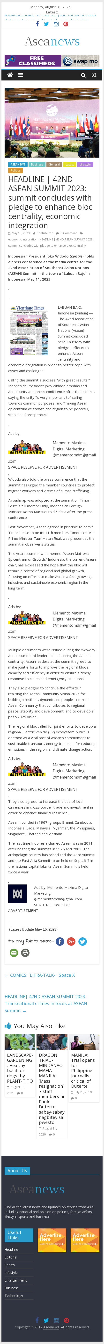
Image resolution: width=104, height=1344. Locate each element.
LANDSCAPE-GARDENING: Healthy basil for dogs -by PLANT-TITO (20, 1068)
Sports (10, 1265)
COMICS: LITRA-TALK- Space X (40, 975)
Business (37, 164)
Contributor (45, 233)
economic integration (22, 239)
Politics (15, 170)
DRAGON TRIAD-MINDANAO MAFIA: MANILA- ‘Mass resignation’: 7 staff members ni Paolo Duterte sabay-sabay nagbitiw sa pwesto (52, 1088)
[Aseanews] (10, 75)
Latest (70, 164)
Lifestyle (85, 164)
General (54, 164)
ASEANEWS (18, 164)
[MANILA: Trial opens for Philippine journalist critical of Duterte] (84, 1037)
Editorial (11, 1257)
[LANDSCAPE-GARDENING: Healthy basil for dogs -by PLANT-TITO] (20, 1037)
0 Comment (68, 233)
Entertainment (16, 1280)
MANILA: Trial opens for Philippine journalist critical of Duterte (83, 1070)
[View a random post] (94, 75)
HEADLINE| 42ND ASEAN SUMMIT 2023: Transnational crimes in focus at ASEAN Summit (46, 1003)
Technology (14, 1295)
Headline (11, 1249)
